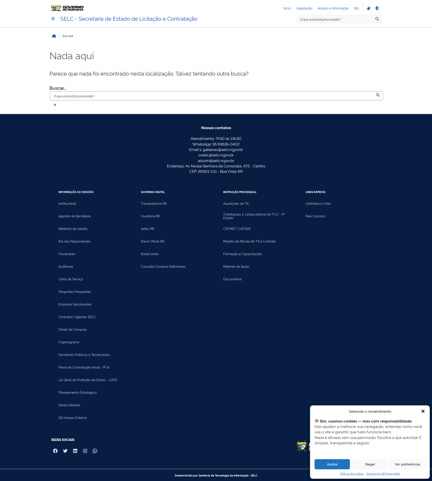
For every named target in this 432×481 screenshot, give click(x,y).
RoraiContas (150, 254)
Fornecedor (66, 254)
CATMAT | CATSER (236, 228)
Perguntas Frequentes (74, 291)
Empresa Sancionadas (75, 304)
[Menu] (53, 18)
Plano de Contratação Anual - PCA (83, 367)
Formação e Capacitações (242, 254)
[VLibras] (368, 8)
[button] (423, 411)
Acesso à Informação (333, 8)
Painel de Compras (72, 329)
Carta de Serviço (70, 279)
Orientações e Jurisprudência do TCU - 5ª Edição (254, 216)
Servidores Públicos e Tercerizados (84, 354)
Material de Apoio (236, 266)
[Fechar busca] (54, 104)
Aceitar (332, 464)
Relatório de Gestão (73, 228)
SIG (356, 8)
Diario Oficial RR (152, 241)
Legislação (304, 8)
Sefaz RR (147, 228)
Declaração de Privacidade (383, 473)
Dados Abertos (69, 405)
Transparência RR (154, 203)
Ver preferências (407, 464)
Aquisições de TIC (236, 203)
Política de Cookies (352, 473)
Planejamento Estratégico (77, 392)
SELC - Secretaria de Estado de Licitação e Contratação (128, 18)
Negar (370, 464)
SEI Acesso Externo (72, 417)
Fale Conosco (315, 216)
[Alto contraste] (377, 8)
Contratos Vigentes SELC (77, 317)
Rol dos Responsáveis (74, 241)
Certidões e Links (318, 203)
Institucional (67, 203)
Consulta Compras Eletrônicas (163, 266)
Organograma (68, 342)
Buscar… (58, 88)
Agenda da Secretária (74, 216)
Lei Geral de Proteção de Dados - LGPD (87, 380)
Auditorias (65, 266)
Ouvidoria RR (150, 216)
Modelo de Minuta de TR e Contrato (249, 241)
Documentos (232, 279)
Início (287, 8)
